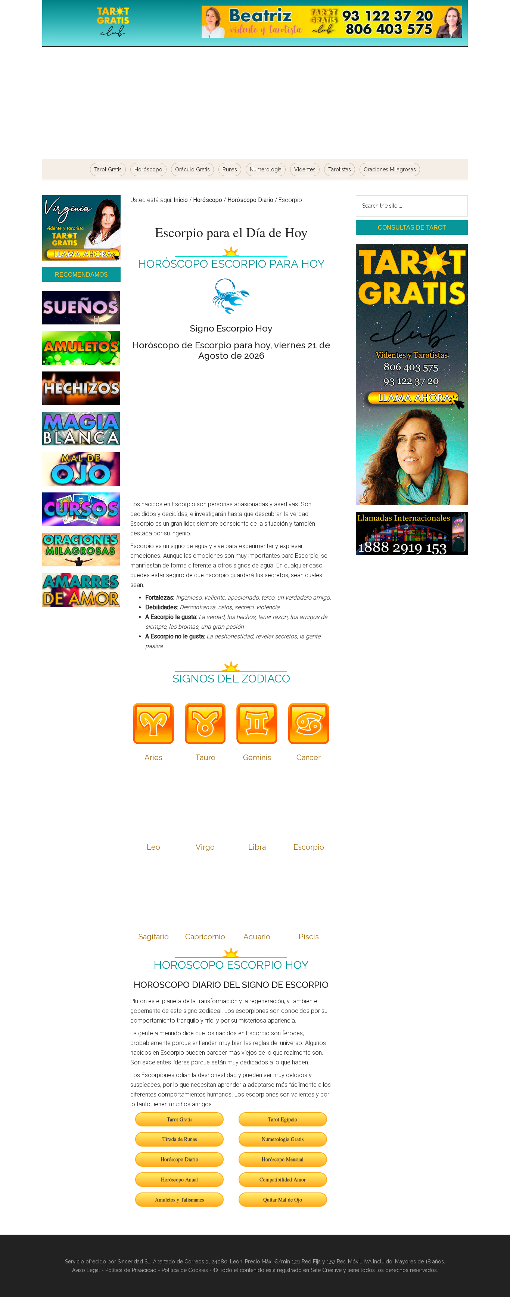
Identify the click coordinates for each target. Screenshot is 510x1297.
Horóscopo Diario (179, 1159)
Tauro (205, 757)
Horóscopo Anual (179, 1179)
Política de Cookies (185, 1270)
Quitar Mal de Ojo (282, 1199)
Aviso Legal (86, 1270)
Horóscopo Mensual (283, 1159)
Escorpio (308, 847)
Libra (257, 847)
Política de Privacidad (130, 1270)
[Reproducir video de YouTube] (231, 424)
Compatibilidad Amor (282, 1179)
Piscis (309, 936)
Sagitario (154, 936)
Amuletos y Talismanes (179, 1199)
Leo (153, 847)
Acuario (256, 936)
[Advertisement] (255, 103)
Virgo (205, 847)
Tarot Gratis (179, 1119)
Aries (153, 757)
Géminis (257, 757)
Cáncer (308, 757)
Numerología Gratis (283, 1138)
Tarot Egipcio (282, 1119)
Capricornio (205, 936)
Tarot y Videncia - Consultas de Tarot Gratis (113, 22)
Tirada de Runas (179, 1138)
